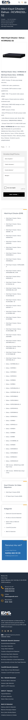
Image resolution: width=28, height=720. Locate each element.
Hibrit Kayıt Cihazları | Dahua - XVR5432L (13, 242)
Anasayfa (3, 19)
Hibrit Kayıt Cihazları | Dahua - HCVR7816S (13, 318)
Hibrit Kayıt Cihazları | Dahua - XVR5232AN (13, 248)
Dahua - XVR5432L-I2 (11, 424)
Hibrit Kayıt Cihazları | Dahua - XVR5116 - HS (13, 230)
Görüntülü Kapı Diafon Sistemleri (9, 654)
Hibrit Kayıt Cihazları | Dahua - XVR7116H (13, 324)
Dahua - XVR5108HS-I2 (12, 412)
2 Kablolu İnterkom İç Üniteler (9, 715)
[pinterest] (11, 631)
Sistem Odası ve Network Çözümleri (12, 522)
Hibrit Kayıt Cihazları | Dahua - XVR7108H (13, 335)
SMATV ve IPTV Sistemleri (8, 686)
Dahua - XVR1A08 (10, 445)
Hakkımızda (3, 636)
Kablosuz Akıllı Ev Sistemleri (8, 707)
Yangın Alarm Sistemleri (7, 649)
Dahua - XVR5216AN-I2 (12, 396)
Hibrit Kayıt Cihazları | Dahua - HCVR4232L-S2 (13, 283)
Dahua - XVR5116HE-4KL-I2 (13, 392)
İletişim (8, 636)
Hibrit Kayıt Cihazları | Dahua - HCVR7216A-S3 (13, 295)
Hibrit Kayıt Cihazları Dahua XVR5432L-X (13, 277)
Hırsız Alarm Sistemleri (7, 646)
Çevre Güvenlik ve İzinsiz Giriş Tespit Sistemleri (13, 662)
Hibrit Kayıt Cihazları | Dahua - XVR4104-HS (13, 225)
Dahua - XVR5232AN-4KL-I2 (13, 404)
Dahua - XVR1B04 (10, 420)
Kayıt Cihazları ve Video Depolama (9, 24)
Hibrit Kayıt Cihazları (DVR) (13, 492)
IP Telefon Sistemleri (6, 696)
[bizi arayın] (22, 2)
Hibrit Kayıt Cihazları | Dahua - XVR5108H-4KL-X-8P (13, 289)
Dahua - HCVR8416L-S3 (12, 441)
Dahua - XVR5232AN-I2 (12, 400)
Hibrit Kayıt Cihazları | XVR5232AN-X (15, 265)
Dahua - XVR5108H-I (11, 372)
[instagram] (8, 631)
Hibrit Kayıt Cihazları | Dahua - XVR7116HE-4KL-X (13, 341)
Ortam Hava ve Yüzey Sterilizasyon (10, 670)
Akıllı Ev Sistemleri (11, 531)
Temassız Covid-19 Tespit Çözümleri (10, 672)
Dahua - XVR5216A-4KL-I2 (13, 388)
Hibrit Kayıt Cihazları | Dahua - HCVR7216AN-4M (13, 353)
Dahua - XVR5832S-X (11, 457)
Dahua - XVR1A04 (10, 428)
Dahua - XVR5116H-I (11, 368)
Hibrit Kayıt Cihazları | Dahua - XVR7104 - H (13, 306)
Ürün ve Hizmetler (11, 19)
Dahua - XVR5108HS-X (12, 449)
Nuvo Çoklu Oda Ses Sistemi (8, 712)
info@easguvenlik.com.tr (11, 555)
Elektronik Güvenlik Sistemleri (8, 21)
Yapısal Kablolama (6, 693)
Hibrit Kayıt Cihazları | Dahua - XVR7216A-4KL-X (13, 359)
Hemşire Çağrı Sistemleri (7, 683)
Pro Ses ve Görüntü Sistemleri (13, 517)
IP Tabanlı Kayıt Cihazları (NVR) (14, 496)
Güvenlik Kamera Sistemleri (7, 23)
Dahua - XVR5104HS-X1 (12, 461)
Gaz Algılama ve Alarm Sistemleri (9, 657)
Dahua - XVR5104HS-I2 (12, 408)
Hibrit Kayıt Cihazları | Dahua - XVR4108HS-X (13, 254)
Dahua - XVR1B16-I (10, 384)
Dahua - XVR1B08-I (11, 380)
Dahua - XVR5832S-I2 (11, 416)
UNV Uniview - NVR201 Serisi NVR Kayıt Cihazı (15, 466)
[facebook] (2, 631)
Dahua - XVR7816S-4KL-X (12, 364)
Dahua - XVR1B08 (10, 432)
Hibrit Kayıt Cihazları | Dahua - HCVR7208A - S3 (13, 300)
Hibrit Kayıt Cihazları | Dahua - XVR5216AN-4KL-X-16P (13, 271)
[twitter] (5, 631)
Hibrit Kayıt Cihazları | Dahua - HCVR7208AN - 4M (13, 330)
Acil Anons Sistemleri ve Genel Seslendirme (12, 659)
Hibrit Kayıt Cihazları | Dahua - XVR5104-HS (13, 219)
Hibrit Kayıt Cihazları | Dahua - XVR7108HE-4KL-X (13, 347)
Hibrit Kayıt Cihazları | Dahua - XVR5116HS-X (13, 260)
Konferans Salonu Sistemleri (8, 680)
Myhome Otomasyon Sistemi (8, 709)
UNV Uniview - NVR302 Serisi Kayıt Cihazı (15, 471)
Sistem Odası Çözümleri (7, 699)
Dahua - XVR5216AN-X (12, 453)
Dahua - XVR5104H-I (11, 376)
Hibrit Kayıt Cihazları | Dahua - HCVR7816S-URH (13, 312)
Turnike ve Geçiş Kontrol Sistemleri (10, 651)
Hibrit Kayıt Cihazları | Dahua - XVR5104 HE (13, 236)
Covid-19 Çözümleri (11, 527)
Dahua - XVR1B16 (10, 436)
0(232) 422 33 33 (12, 553)
